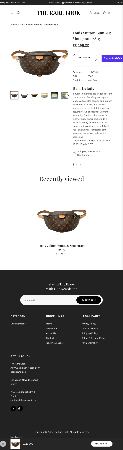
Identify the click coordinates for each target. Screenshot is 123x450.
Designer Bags (18, 323)
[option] (39, 59)
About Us (51, 333)
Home (14, 24)
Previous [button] (17, 60)
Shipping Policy (89, 333)
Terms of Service (89, 328)
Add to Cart (102, 444)
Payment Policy (89, 342)
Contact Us (51, 338)
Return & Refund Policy (93, 338)
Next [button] (61, 60)
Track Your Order (54, 342)
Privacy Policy (88, 323)
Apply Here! (85, 3)
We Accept (16, 437)
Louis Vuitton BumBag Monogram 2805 (61, 247)
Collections (51, 328)
